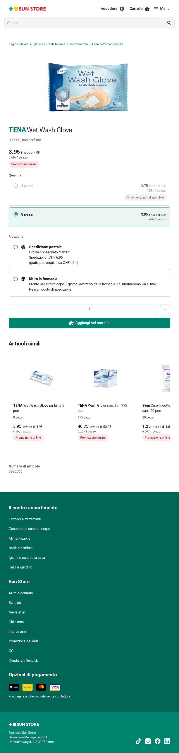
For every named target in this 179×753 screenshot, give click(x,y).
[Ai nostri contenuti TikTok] (138, 741)
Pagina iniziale (18, 44)
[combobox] (83, 23)
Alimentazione (20, 538)
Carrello (136, 9)
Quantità (15, 175)
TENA (17, 130)
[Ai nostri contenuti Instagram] (148, 741)
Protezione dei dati (23, 641)
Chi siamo (16, 622)
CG (11, 651)
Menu (164, 9)
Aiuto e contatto (21, 593)
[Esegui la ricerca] (169, 23)
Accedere (109, 9)
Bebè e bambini (21, 548)
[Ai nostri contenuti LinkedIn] (167, 741)
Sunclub (15, 603)
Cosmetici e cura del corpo (29, 529)
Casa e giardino (20, 567)
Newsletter (17, 612)
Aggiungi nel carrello (93, 323)
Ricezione (16, 236)
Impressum (17, 631)
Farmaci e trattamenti (25, 519)
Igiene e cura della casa (49, 44)
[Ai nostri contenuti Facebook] (158, 741)
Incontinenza (79, 44)
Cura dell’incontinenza (107, 44)
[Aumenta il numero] (165, 310)
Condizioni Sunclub (23, 660)
